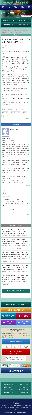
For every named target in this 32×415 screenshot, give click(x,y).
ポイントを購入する (16, 352)
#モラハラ (12, 248)
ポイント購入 (16, 7)
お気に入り (22, 7)
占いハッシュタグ (24, 20)
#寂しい (4, 116)
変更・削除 (25, 347)
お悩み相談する (23, 24)
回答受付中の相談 (8, 384)
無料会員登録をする (16, 341)
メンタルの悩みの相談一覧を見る (16, 290)
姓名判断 (7, 407)
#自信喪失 (5, 261)
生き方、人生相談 (7, 109)
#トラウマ (5, 248)
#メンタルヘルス (15, 112)
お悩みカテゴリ (8, 24)
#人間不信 (12, 261)
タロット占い (4, 405)
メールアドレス (16, 347)
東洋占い (12, 407)
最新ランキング (23, 389)
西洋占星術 (25, 405)
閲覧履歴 (29, 7)
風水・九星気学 (17, 405)
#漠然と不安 (5, 284)
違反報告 (28, 119)
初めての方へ (9, 7)
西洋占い (18, 407)
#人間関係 (19, 248)
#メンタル (5, 112)
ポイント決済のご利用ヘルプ (17, 358)
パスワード (6, 347)
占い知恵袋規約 (23, 392)
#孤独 (24, 112)
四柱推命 (10, 405)
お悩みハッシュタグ (8, 20)
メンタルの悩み (19, 109)
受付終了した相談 (24, 384)
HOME (3, 7)
